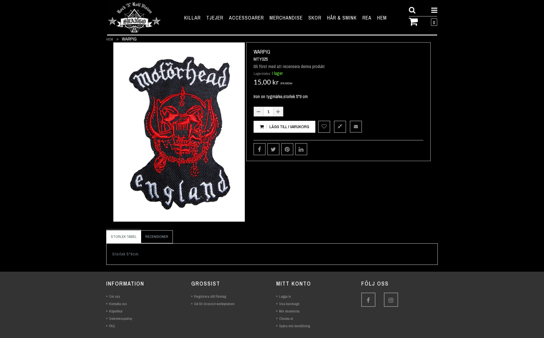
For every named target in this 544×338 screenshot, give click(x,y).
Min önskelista (289, 311)
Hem (109, 39)
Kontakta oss (118, 303)
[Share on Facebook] (259, 149)
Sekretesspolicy (120, 318)
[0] (415, 21)
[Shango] (134, 18)
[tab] (123, 236)
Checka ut (286, 318)
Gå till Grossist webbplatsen (214, 303)
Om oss (114, 296)
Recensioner (156, 236)
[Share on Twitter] (273, 149)
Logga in (285, 296)
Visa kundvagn (289, 303)
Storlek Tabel (124, 236)
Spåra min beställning (294, 326)
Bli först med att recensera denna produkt (289, 66)
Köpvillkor (116, 311)
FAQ (112, 326)
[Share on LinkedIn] (301, 149)
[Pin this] (287, 149)
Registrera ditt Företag (210, 296)
